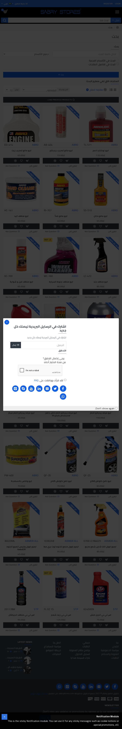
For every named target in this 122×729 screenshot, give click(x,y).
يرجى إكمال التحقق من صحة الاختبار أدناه (55, 360)
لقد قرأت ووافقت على (48, 380)
